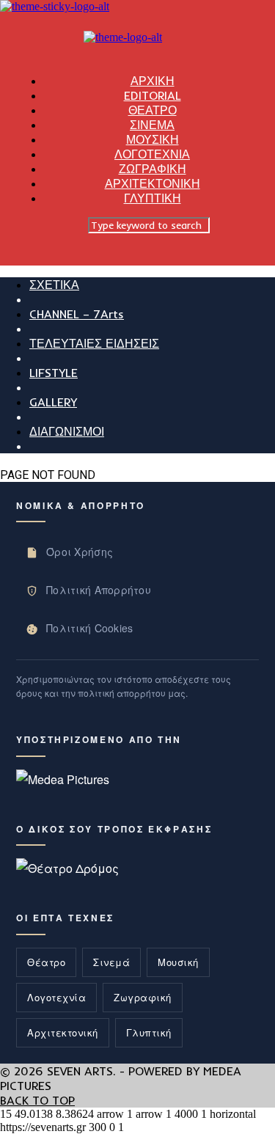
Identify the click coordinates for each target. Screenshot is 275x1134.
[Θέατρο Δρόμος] (67, 868)
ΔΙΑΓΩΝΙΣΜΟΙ (66, 431)
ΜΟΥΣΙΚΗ (152, 139)
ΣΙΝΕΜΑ (152, 124)
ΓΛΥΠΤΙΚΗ (152, 198)
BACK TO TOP (37, 1100)
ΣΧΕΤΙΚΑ (54, 284)
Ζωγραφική (143, 997)
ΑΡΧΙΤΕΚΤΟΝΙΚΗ (152, 183)
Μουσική (178, 962)
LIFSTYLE (53, 372)
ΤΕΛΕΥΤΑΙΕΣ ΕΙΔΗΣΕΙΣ (94, 343)
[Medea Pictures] (62, 779)
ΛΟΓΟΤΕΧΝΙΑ (152, 154)
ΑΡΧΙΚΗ (153, 80)
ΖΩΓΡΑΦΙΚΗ (152, 168)
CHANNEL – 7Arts (76, 314)
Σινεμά (111, 962)
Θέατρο (46, 962)
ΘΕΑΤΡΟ (152, 110)
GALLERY (53, 402)
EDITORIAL (152, 95)
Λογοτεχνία (56, 997)
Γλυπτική (149, 1032)
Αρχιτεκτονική (62, 1032)
